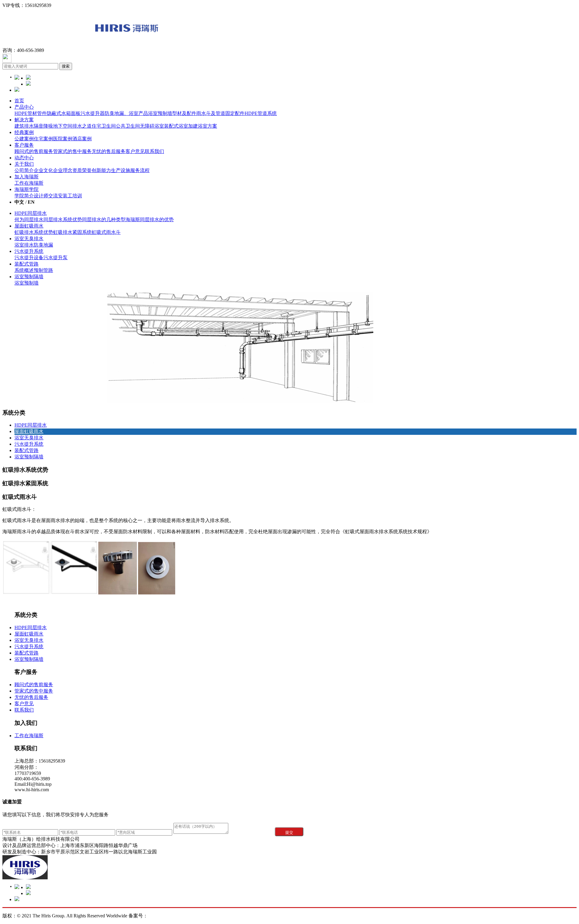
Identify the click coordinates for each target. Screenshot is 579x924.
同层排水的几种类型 (103, 219)
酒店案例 (82, 138)
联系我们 (154, 151)
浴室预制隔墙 (28, 276)
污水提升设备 (28, 257)
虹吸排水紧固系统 (72, 232)
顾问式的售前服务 (33, 151)
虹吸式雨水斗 (106, 232)
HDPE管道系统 (261, 113)
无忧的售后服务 (108, 151)
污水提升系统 (28, 251)
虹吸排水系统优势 (33, 232)
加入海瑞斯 (26, 176)
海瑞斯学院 (26, 189)
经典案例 (24, 132)
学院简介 (24, 195)
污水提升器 (93, 113)
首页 (19, 100)
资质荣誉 (82, 170)
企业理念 (62, 170)
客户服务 (24, 145)
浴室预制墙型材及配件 (172, 113)
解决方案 (24, 119)
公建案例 (24, 138)
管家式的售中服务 (72, 151)
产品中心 (24, 107)
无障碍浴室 (152, 126)
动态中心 (24, 157)
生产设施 (120, 170)
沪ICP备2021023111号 (171, 915)
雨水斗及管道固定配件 (220, 113)
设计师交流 (46, 195)
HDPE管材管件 (30, 113)
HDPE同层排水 (30, 213)
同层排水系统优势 (62, 219)
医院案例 (62, 138)
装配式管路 (26, 263)
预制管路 (43, 270)
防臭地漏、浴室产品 (126, 113)
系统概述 (24, 270)
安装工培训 (70, 195)
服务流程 (140, 170)
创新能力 (101, 170)
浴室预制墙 (26, 282)
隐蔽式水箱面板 (64, 113)
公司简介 (24, 170)
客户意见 (135, 151)
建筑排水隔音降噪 (33, 126)
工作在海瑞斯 (28, 183)
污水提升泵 (55, 257)
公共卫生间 (128, 126)
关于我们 (24, 164)
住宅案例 (43, 138)
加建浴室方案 (202, 126)
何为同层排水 (28, 219)
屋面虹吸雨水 (28, 225)
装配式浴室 (176, 126)
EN (31, 202)
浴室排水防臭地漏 (33, 244)
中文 (19, 202)
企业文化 (43, 170)
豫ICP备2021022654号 (218, 915)
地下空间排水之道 (72, 126)
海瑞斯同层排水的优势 (149, 219)
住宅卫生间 (104, 126)
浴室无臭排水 (28, 238)
